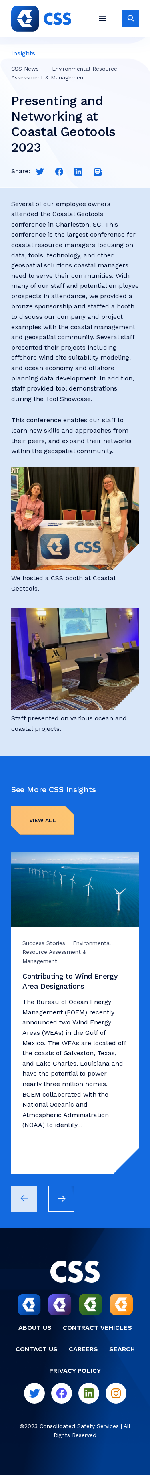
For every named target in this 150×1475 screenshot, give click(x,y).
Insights (23, 53)
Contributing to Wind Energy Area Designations (70, 981)
